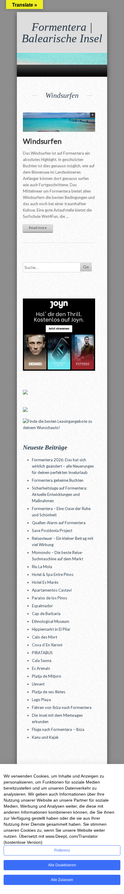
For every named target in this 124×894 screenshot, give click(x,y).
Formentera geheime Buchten (57, 480)
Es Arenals (41, 668)
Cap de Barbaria (46, 613)
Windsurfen (42, 141)
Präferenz (62, 850)
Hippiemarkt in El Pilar (51, 629)
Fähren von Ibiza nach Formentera (61, 707)
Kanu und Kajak (45, 737)
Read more (38, 227)
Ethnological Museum (50, 621)
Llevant (38, 684)
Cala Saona (41, 660)
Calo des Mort (44, 637)
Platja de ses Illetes (48, 691)
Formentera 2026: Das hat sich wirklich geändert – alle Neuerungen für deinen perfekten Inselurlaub (63, 466)
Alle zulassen (62, 880)
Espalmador (42, 605)
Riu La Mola (42, 566)
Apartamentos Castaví (52, 590)
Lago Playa (41, 699)
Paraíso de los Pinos (49, 597)
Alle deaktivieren (62, 865)
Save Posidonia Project (52, 530)
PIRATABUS (42, 652)
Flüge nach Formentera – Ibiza (58, 729)
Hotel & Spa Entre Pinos (52, 574)
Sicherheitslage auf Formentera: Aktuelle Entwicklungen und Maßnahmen (59, 494)
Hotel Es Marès (45, 582)
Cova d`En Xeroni (47, 644)
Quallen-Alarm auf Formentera (58, 522)
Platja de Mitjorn (46, 676)
